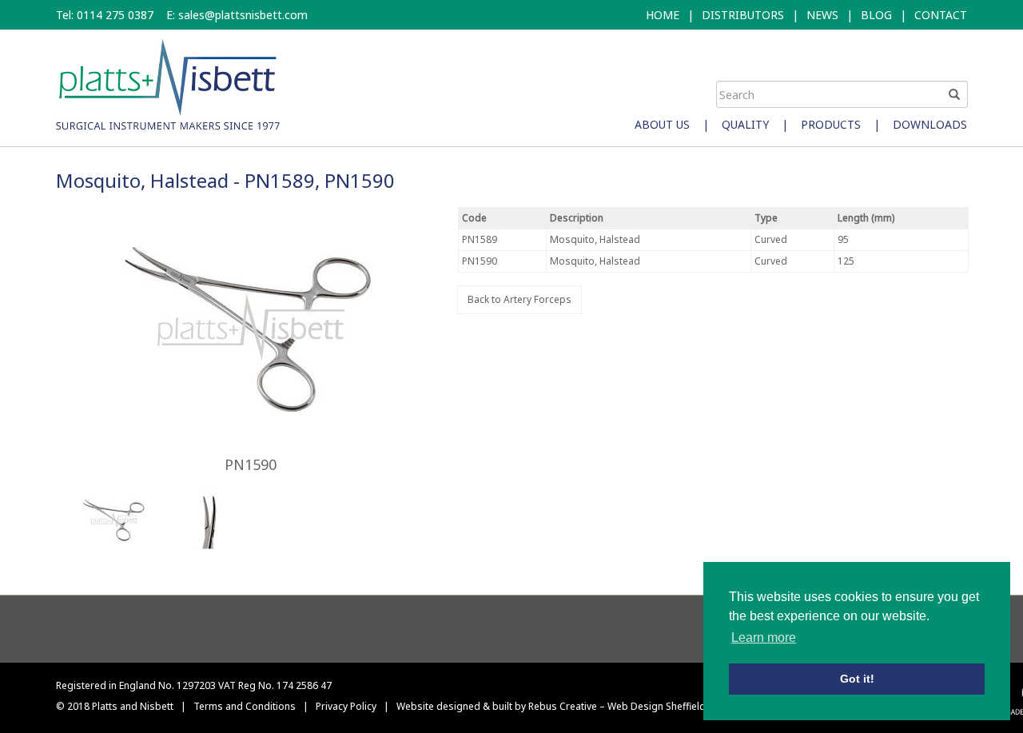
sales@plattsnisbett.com (243, 14)
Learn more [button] (763, 637)
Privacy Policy (346, 706)
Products (831, 124)
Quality (745, 124)
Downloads (930, 124)
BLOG (876, 14)
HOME (662, 14)
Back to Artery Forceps (519, 299)
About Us (662, 124)
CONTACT (940, 14)
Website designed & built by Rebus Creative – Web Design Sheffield (551, 706)
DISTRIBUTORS (743, 14)
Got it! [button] (857, 678)
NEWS (822, 14)
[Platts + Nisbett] (168, 83)
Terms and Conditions (244, 706)
